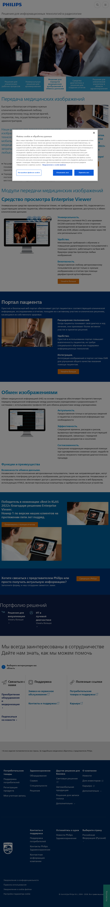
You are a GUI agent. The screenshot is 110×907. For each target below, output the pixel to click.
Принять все (84, 172)
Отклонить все (62, 172)
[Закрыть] (94, 133)
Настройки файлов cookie (29, 172)
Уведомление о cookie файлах (54, 164)
